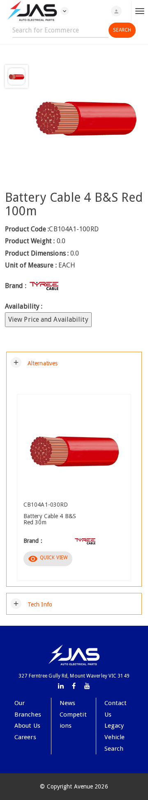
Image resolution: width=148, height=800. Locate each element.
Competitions (73, 720)
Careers (25, 737)
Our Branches (27, 708)
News (67, 703)
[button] (34, 362)
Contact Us (115, 708)
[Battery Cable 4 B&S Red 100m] (85, 115)
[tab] (74, 362)
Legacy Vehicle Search (114, 737)
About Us (27, 725)
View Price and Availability (48, 319)
